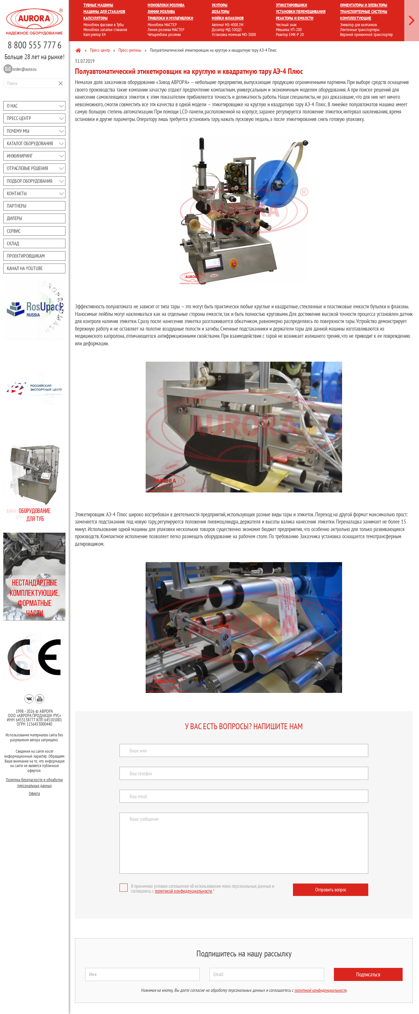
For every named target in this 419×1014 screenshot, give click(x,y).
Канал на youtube (25, 268)
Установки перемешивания (300, 11)
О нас (12, 106)
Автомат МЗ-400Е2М (227, 24)
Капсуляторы (95, 18)
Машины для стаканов (104, 11)
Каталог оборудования (30, 143)
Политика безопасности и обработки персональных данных (34, 782)
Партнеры (16, 206)
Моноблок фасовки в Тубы (103, 24)
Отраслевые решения (27, 168)
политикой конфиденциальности (183, 891)
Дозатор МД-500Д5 (227, 29)
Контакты (17, 193)
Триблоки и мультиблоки (170, 18)
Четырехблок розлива (164, 34)
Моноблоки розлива (166, 5)
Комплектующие (355, 18)
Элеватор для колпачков (358, 24)
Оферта (34, 793)
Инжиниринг (19, 156)
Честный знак (286, 24)
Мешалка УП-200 (289, 29)
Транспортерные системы (363, 11)
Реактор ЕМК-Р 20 (290, 34)
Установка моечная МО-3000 (234, 34)
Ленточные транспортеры (359, 29)
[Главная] (78, 50)
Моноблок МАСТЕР (162, 24)
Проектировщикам (26, 256)
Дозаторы (220, 11)
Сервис (14, 231)
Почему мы (18, 131)
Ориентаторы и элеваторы (363, 5)
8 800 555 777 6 (35, 45)
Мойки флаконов (228, 18)
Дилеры (14, 218)
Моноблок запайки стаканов (105, 29)
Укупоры (220, 5)
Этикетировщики (291, 5)
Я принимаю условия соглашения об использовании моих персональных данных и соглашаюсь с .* (202, 888)
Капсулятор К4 (94, 34)
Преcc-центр (19, 118)
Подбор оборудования (29, 181)
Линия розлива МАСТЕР (166, 29)
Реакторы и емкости (294, 18)
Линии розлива (161, 11)
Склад (13, 243)
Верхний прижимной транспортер (366, 34)
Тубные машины (98, 5)
